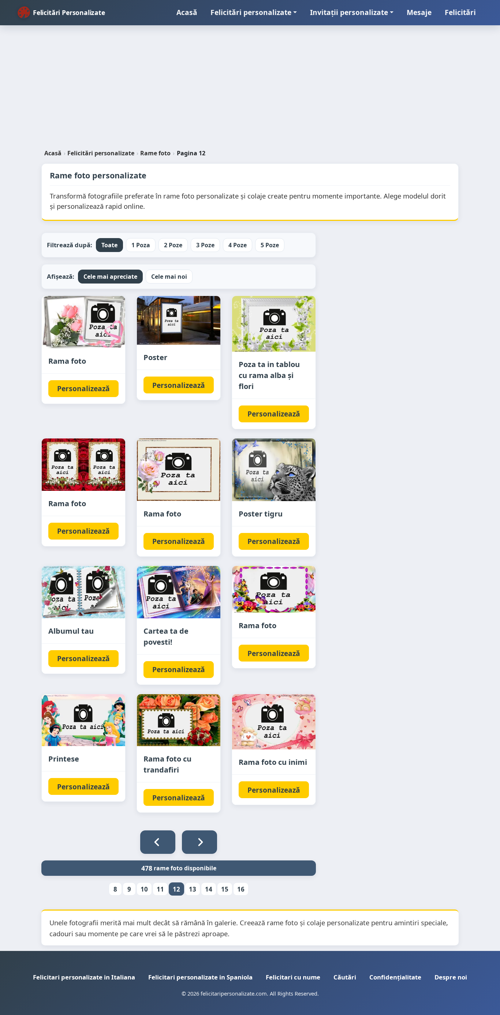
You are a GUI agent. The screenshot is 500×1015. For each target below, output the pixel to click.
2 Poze (173, 245)
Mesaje (419, 12)
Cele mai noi (169, 277)
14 (208, 889)
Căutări (344, 977)
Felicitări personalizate (250, 12)
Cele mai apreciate (110, 277)
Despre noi (450, 977)
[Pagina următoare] (199, 842)
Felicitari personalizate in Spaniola (200, 977)
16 (241, 889)
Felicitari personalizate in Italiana (84, 977)
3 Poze (205, 245)
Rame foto (155, 153)
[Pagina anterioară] (157, 842)
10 (144, 889)
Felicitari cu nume (293, 977)
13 (192, 889)
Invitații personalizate (349, 12)
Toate (109, 245)
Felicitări (460, 12)
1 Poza (140, 245)
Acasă (186, 12)
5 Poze (270, 245)
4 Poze (237, 245)
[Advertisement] (250, 90)
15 (224, 889)
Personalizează (83, 388)
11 (160, 889)
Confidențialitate (395, 977)
